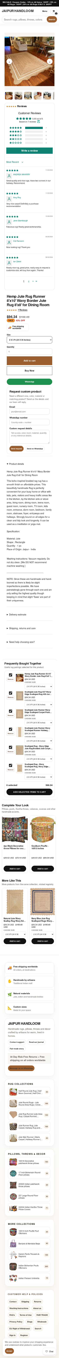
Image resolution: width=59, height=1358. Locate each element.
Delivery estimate (17, 614)
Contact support (17, 1042)
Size (9, 334)
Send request (16, 448)
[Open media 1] (9, 95)
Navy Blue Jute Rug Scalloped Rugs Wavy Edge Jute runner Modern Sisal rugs (41, 919)
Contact (13, 1301)
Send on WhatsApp (35, 448)
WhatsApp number (18, 417)
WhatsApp (29, 381)
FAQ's (12, 1315)
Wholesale (42, 1321)
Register (24, 1335)
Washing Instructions (18, 1308)
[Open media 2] (18, 95)
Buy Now (29, 370)
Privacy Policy (15, 1321)
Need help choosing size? (22, 641)
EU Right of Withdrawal (19, 1328)
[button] (16, 128)
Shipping (25, 1301)
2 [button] (28, 281)
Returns (37, 1301)
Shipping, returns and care (22, 628)
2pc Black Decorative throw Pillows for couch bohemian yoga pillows (15, 847)
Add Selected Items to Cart (29, 792)
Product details (16, 463)
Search (52, 19)
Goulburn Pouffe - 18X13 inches (39, 847)
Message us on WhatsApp (21, 1068)
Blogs (29, 1321)
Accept (9, 1351)
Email (12, 406)
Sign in (12, 1335)
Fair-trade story (17, 1048)
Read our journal (36, 1042)
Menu (44, 11)
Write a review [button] (29, 150)
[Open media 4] (37, 95)
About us (37, 1308)
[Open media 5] (47, 95)
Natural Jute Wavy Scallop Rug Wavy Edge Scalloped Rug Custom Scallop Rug (15, 919)
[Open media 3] (28, 95)
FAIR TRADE (42, 1315)
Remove (10, 679)
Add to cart (30, 360)
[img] (12, 170)
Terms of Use (26, 1315)
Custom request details (20, 428)
